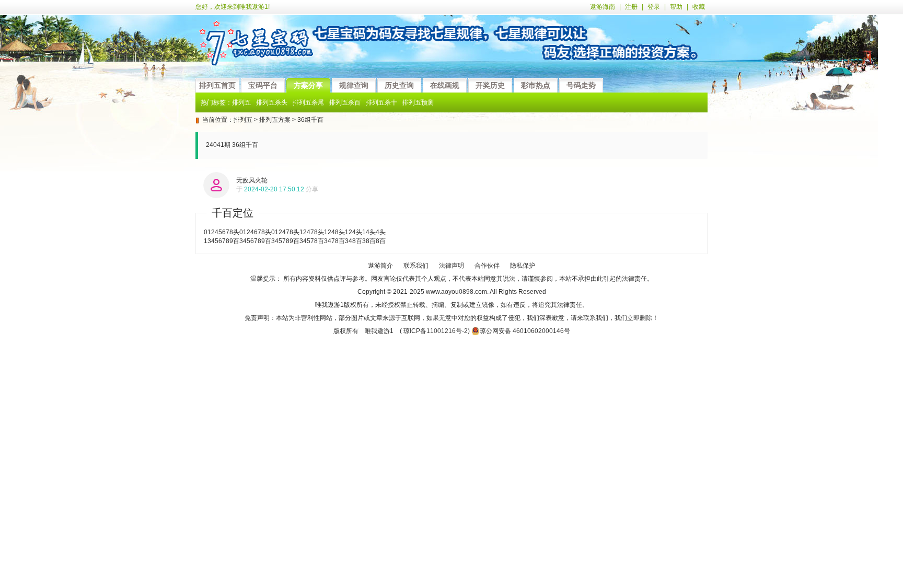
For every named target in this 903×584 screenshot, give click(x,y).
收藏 (698, 6)
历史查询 (399, 85)
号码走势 (581, 85)
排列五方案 (275, 119)
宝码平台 (262, 85)
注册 (631, 6)
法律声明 (451, 265)
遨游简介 (380, 265)
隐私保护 (522, 265)
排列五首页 (217, 85)
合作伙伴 (487, 265)
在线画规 (444, 85)
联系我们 (416, 265)
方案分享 (308, 85)
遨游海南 (602, 6)
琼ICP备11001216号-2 (435, 331)
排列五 (243, 119)
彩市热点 (535, 85)
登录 (653, 6)
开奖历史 (490, 85)
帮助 (676, 6)
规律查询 (353, 85)
